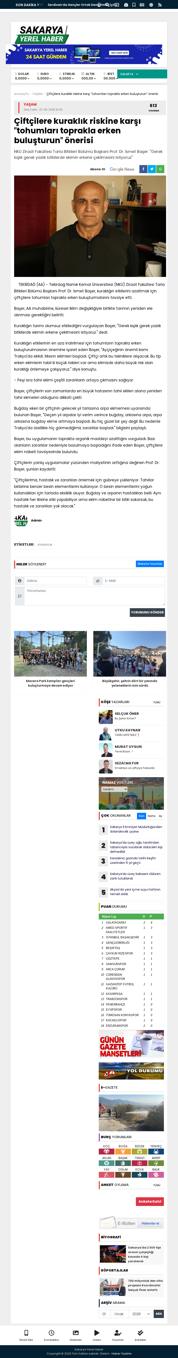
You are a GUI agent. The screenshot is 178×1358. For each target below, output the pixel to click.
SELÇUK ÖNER (127, 713)
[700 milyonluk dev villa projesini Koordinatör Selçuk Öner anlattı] (113, 1287)
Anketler (140, 1340)
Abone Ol (97, 169)
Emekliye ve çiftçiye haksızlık (135, 768)
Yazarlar (118, 1340)
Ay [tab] (160, 816)
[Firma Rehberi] (126, 4)
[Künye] (151, 4)
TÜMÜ (156, 702)
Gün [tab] (141, 816)
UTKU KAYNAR (127, 730)
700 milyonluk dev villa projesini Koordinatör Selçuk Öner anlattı (145, 1285)
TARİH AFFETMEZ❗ (127, 735)
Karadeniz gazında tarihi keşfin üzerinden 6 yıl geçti (128, 861)
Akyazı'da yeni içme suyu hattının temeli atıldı (131, 892)
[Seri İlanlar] (134, 4)
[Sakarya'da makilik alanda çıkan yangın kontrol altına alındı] (131, 1112)
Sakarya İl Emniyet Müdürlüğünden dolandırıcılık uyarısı (132, 830)
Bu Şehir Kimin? (125, 718)
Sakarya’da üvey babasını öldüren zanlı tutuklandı (131, 877)
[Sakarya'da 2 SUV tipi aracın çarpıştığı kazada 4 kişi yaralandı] (113, 1254)
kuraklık (45, 545)
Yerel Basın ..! (124, 751)
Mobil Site (26, 1340)
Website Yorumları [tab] (150, 564)
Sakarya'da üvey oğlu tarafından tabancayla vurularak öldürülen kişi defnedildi (131, 847)
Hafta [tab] (151, 816)
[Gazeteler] (142, 4)
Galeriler (76, 1340)
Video (97, 1340)
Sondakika (51, 1340)
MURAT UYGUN (128, 746)
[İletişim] (116, 4)
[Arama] (107, 4)
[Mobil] (99, 4)
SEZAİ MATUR (127, 763)
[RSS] (160, 4)
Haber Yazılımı (122, 1353)
